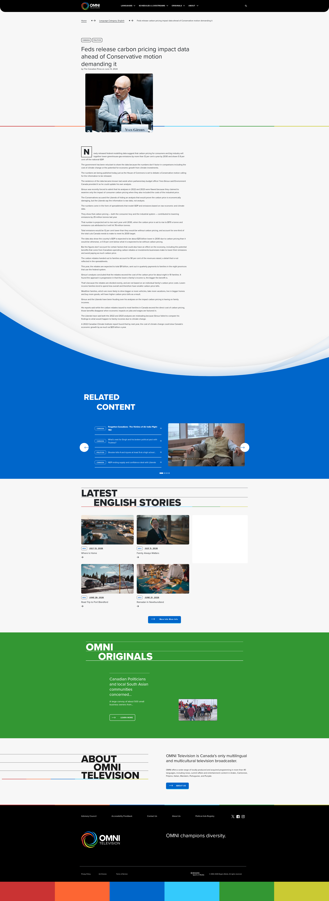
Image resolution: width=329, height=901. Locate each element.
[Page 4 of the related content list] (169, 473)
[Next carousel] (236, 447)
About (192, 5)
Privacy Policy (86, 874)
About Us (176, 816)
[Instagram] (243, 816)
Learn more (127, 717)
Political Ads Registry (204, 816)
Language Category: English (111, 20)
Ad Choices (103, 874)
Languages (126, 5)
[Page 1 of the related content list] (161, 473)
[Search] (246, 6)
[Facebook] (238, 816)
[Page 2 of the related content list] (164, 473)
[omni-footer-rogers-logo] (197, 874)
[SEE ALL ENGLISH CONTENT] (164, 619)
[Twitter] (232, 816)
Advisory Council (89, 816)
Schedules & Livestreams (152, 5)
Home (84, 20)
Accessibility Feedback (122, 816)
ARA (84, 548)
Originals (177, 5)
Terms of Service (122, 874)
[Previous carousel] (84, 447)
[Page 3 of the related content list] (166, 473)
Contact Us (152, 816)
